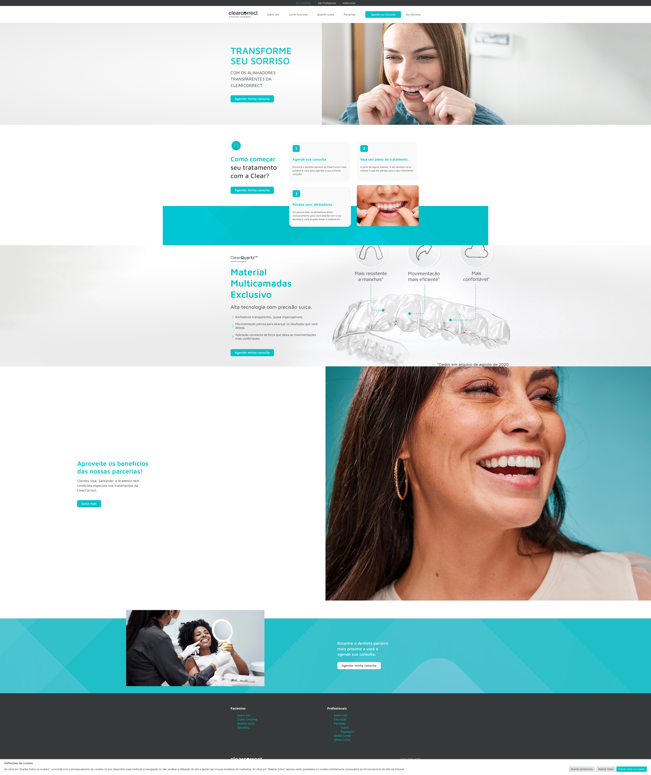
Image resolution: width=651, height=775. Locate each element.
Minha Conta (342, 739)
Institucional (349, 3)
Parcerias (349, 14)
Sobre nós (273, 14)
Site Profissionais (327, 3)
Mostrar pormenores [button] (582, 769)
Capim (345, 727)
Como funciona (298, 14)
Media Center (342, 735)
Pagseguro (347, 731)
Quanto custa (325, 14)
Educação (340, 719)
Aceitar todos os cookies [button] (631, 769)
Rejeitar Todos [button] (606, 769)
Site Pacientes (303, 3)
